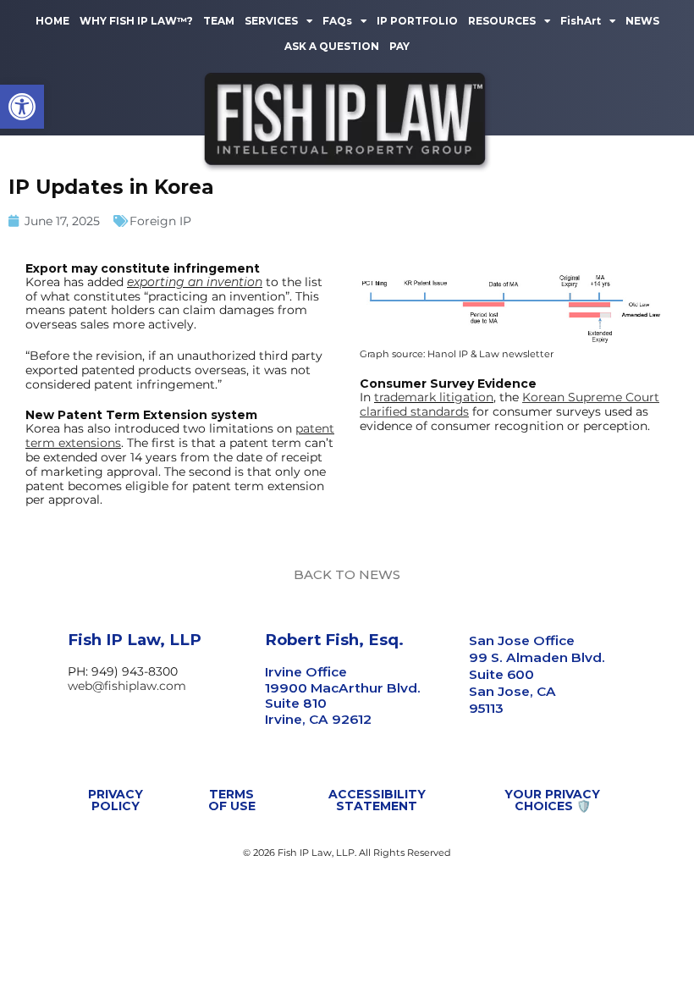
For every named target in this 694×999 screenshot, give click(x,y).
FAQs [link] (337, 20)
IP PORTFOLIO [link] (417, 20)
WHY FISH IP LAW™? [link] (136, 20)
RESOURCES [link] (502, 20)
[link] (22, 107)
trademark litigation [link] (433, 397)
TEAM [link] (218, 20)
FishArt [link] (580, 20)
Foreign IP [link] (160, 221)
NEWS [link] (642, 20)
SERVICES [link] (271, 20)
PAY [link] (399, 46)
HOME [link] (52, 20)
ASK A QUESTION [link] (331, 46)
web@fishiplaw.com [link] (127, 685)
